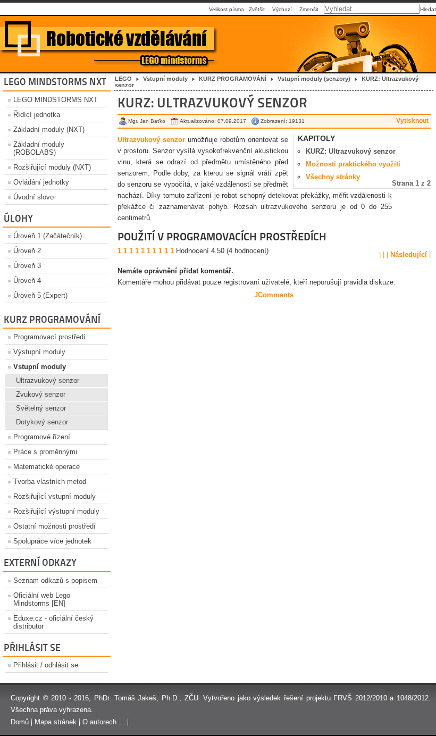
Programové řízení (41, 437)
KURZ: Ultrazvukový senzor (351, 151)
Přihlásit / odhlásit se (45, 665)
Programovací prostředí (49, 337)
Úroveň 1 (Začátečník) (47, 236)
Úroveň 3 (27, 266)
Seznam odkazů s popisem (55, 580)
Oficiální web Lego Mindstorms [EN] (41, 599)
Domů (20, 722)
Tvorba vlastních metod (49, 482)
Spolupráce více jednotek (52, 541)
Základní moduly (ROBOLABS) (38, 148)
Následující (409, 254)
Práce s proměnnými (45, 452)
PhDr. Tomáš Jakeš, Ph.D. (136, 698)
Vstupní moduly (39, 367)
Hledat (428, 9)
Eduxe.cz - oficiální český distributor (53, 622)
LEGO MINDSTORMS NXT (55, 100)
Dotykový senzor (42, 422)
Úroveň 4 (27, 281)
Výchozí (282, 9)
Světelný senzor (41, 408)
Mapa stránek (56, 722)
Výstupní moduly (39, 352)
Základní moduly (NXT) (49, 129)
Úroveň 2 (27, 251)
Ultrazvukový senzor (47, 380)
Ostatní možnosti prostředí (54, 526)
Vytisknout (412, 121)
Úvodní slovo (33, 197)
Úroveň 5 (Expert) (40, 295)
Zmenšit (308, 9)
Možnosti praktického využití (353, 164)
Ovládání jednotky (41, 182)
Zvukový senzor (40, 394)
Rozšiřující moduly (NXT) (52, 167)
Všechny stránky (333, 177)
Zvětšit (257, 9)
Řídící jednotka (36, 115)
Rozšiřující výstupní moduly (56, 511)
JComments (274, 295)
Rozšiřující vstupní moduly (54, 496)
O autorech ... (103, 722)
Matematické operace (46, 467)
